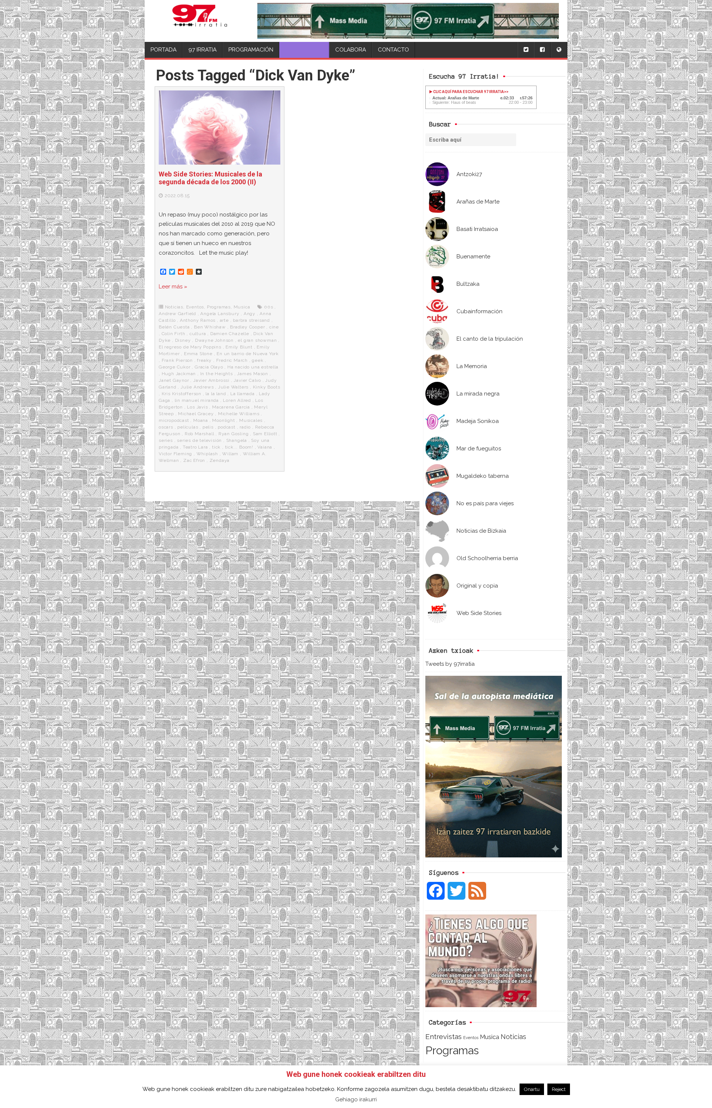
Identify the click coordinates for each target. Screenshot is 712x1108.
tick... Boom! (239, 447)
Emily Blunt (239, 347)
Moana (200, 420)
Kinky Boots (266, 387)
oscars (166, 427)
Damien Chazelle (229, 333)
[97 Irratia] (200, 21)
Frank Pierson (177, 360)
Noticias (513, 1037)
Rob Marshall (199, 433)
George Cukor (175, 367)
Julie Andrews (197, 387)
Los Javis (197, 407)
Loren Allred (237, 400)
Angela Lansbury (219, 313)
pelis (208, 427)
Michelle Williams (239, 413)
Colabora (350, 49)
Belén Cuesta (174, 327)
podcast (226, 427)
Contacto (393, 49)
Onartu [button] (532, 1089)
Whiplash (207, 453)
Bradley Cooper (247, 327)
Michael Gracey (196, 413)
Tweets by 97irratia (450, 664)
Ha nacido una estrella (252, 367)
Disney (183, 340)
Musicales (251, 420)
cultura (197, 333)
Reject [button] (559, 1089)
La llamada (242, 393)
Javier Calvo (247, 380)
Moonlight (223, 420)
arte (224, 320)
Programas (452, 1050)
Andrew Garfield (177, 313)
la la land (215, 393)
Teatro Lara (195, 447)
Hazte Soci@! (304, 49)
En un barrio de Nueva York (248, 353)
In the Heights (216, 373)
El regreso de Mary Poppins (190, 347)
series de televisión (199, 440)
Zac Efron (194, 460)
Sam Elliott (265, 433)
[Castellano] (559, 50)
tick (216, 447)
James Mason (252, 373)
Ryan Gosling (233, 433)
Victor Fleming (175, 453)
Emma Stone (198, 353)
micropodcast (174, 420)
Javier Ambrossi (211, 380)
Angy (250, 313)
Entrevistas (443, 1036)
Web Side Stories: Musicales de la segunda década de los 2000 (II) (210, 178)
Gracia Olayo (209, 367)
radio (245, 427)
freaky (204, 360)
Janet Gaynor (174, 380)
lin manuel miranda (197, 400)
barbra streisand (251, 320)
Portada (164, 49)
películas (187, 427)
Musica (489, 1037)
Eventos (470, 1037)
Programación (250, 49)
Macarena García (231, 407)
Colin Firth (173, 333)
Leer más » (173, 286)
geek (257, 360)
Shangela (236, 440)
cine (274, 327)
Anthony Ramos (197, 320)
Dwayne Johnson (214, 340)
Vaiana (264, 447)
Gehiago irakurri (356, 1099)
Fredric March (232, 360)
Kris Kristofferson (181, 393)
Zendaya (220, 460)
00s (268, 307)
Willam (230, 453)
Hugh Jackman (179, 373)
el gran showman (257, 340)
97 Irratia (202, 49)
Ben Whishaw (210, 327)
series (166, 440)
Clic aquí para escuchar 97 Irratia (468, 92)
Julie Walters (233, 387)
